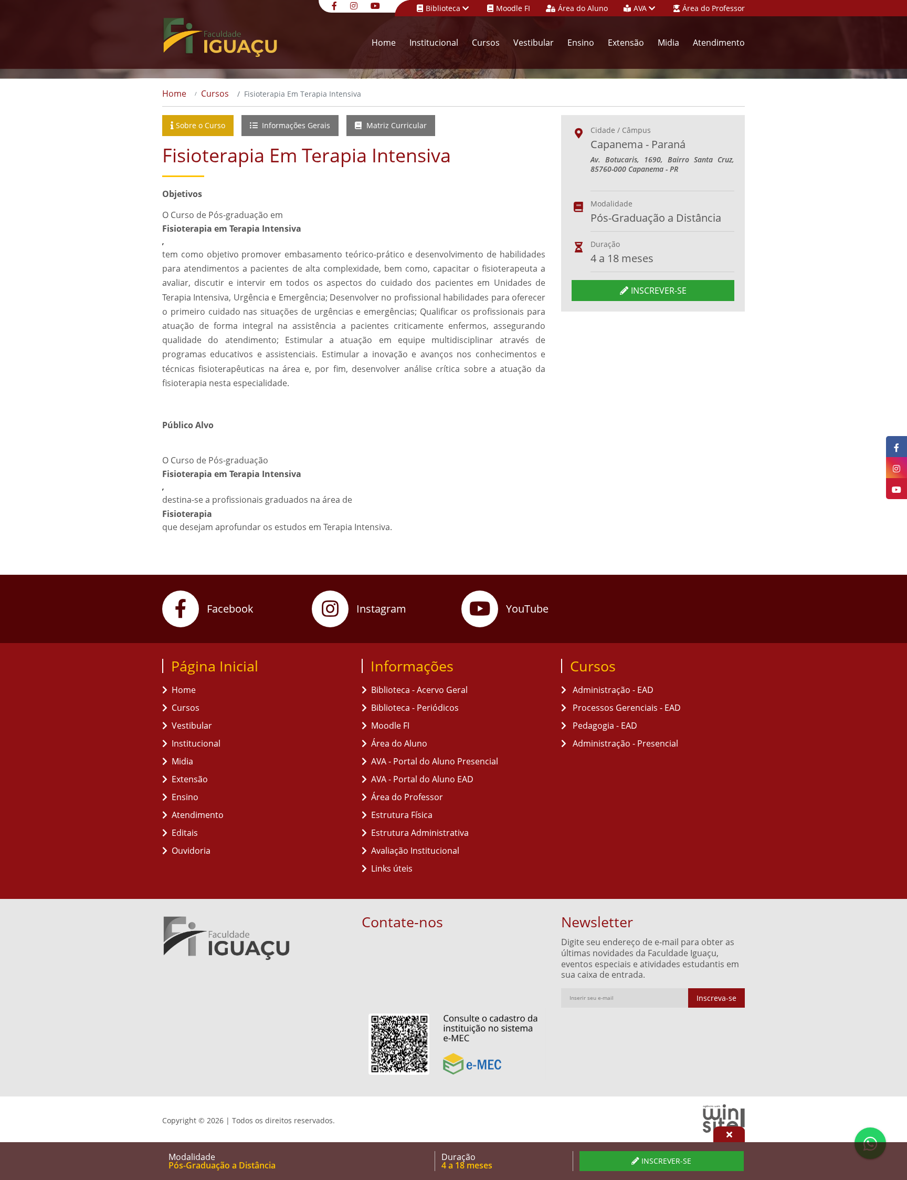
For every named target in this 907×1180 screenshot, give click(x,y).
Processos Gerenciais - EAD (626, 707)
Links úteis (392, 868)
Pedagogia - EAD (604, 725)
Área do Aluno (583, 8)
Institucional (433, 42)
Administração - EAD (612, 690)
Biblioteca (444, 8)
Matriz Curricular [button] (395, 125)
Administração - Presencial (624, 743)
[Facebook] (335, 5)
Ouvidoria (191, 850)
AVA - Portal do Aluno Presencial (434, 761)
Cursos (486, 42)
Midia (668, 42)
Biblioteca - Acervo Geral (419, 690)
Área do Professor (713, 8)
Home (384, 42)
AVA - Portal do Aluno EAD (422, 779)
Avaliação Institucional (415, 850)
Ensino (580, 42)
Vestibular (533, 42)
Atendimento (719, 42)
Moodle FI (513, 8)
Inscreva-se (716, 998)
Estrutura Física (402, 815)
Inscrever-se (659, 290)
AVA (641, 8)
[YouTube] (376, 5)
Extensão (626, 42)
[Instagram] (355, 5)
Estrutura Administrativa (420, 833)
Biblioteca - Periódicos (415, 707)
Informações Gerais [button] (295, 125)
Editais (185, 833)
